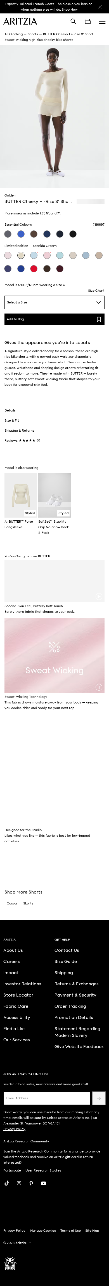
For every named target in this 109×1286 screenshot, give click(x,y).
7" (58, 213)
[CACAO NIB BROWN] (46, 268)
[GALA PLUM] (59, 268)
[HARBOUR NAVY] (7, 268)
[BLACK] (72, 234)
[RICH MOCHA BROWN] (33, 234)
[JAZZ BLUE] (20, 234)
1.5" (42, 213)
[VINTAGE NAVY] (7, 234)
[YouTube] (43, 1183)
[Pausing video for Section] (99, 687)
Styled (30, 513)
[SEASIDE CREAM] (20, 255)
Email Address (17, 1098)
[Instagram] (19, 1183)
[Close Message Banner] (100, 6)
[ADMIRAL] (59, 234)
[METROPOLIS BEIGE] (72, 255)
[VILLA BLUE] (33, 255)
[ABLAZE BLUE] (20, 268)
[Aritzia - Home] (20, 21)
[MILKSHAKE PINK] (46, 255)
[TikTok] (6, 1183)
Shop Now (70, 9)
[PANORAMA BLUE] (59, 255)
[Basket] (88, 21)
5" (47, 213)
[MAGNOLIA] (7, 255)
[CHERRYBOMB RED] (33, 268)
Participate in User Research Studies (32, 1170)
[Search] (73, 21)
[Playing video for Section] (99, 596)
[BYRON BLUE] (46, 234)
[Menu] (102, 21)
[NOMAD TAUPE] (98, 255)
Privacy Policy (14, 1129)
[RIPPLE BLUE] (85, 255)
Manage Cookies (43, 1230)
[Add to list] (99, 319)
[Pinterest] (31, 1183)
